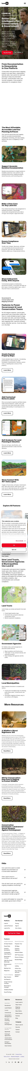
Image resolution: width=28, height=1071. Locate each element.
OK (14, 545)
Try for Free (7, 52)
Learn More (7, 370)
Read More (7, 751)
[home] (5, 3)
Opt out (14, 549)
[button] (24, 3)
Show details (19, 541)
